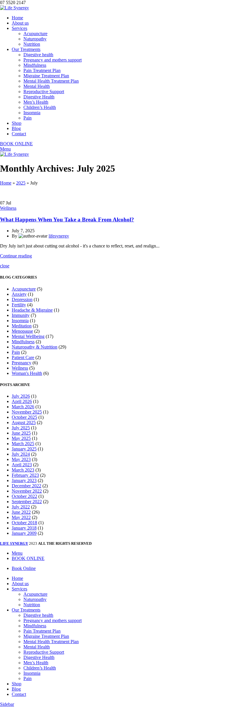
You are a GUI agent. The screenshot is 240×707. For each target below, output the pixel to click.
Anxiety (19, 294)
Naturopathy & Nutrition (34, 346)
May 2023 (21, 459)
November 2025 (27, 411)
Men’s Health (35, 102)
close (4, 265)
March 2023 (23, 469)
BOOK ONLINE (16, 143)
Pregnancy (21, 362)
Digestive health (38, 54)
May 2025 (21, 438)
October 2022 (24, 496)
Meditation (22, 325)
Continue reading (16, 255)
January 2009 (24, 533)
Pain (27, 117)
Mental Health (36, 86)
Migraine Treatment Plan (46, 75)
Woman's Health (27, 373)
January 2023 (24, 480)
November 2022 (27, 491)
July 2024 (21, 454)
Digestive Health (38, 96)
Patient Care (23, 357)
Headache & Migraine (32, 310)
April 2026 (22, 401)
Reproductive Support (43, 91)
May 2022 (21, 517)
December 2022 (26, 485)
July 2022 (21, 506)
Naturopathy (35, 38)
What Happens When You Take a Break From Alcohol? (67, 219)
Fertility (19, 304)
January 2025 (24, 448)
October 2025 (24, 417)
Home (5, 182)
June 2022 (21, 512)
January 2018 (24, 527)
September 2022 (27, 501)
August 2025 (24, 422)
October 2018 (24, 522)
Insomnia (31, 112)
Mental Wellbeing (28, 336)
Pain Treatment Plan (42, 70)
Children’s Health (39, 107)
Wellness (8, 208)
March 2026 (23, 406)
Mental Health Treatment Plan (51, 80)
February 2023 (25, 475)
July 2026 (21, 396)
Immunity (21, 315)
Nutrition (31, 44)
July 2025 (21, 427)
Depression (22, 299)
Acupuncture (35, 33)
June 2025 (21, 433)
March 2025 (23, 443)
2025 (20, 182)
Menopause (22, 331)
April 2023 (22, 464)
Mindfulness (34, 65)
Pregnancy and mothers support (52, 59)
